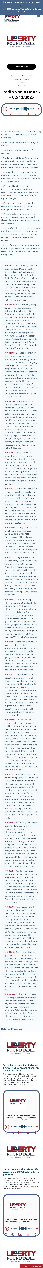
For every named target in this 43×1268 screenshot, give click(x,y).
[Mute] (38, 108)
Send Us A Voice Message (32, 1266)
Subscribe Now (21, 66)
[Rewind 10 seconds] (4, 115)
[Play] (5, 109)
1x (19, 114)
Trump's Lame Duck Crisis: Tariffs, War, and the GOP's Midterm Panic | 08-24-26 (21, 1172)
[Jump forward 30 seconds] (11, 115)
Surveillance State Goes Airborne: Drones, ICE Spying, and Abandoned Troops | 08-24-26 (21, 1068)
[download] (28, 114)
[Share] (36, 114)
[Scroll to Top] (39, 1260)
